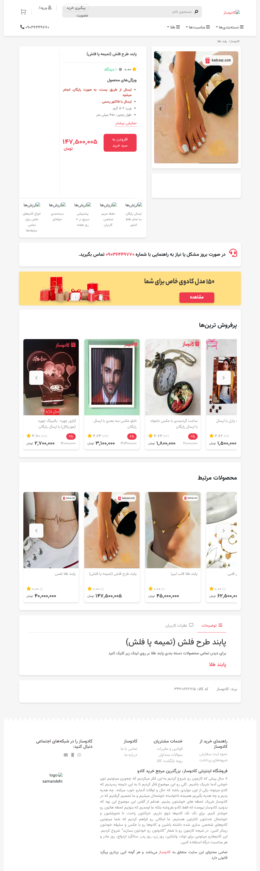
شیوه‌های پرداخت (213, 760)
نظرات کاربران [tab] (176, 626)
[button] (26, 12)
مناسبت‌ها (197, 27)
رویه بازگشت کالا (170, 761)
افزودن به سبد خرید (120, 142)
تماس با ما (129, 749)
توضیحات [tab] (209, 626)
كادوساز (165, 852)
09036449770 (36, 27)
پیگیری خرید (76, 8)
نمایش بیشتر (126, 123)
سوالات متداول (171, 755)
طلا (172, 27)
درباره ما (130, 755)
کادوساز (235, 41)
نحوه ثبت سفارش (213, 754)
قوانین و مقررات (170, 749)
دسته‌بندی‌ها (229, 27)
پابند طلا (222, 41)
